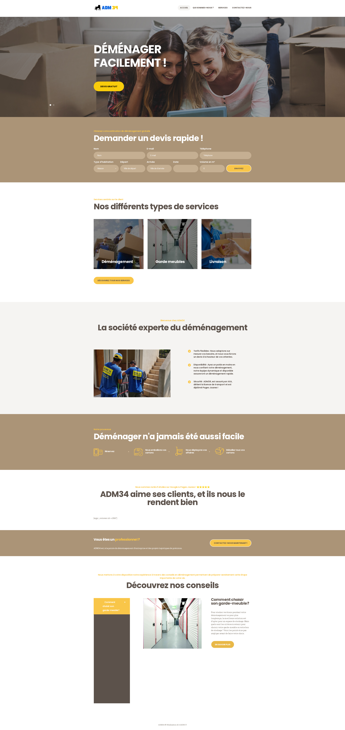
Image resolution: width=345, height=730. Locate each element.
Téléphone (205, 148)
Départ (124, 161)
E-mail (150, 148)
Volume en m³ (207, 161)
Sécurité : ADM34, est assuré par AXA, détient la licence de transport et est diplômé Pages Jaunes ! (213, 384)
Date (176, 161)
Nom (96, 148)
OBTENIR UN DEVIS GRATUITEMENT (119, 86)
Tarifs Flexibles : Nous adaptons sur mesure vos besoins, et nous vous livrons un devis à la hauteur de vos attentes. (215, 354)
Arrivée (151, 161)
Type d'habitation (103, 161)
